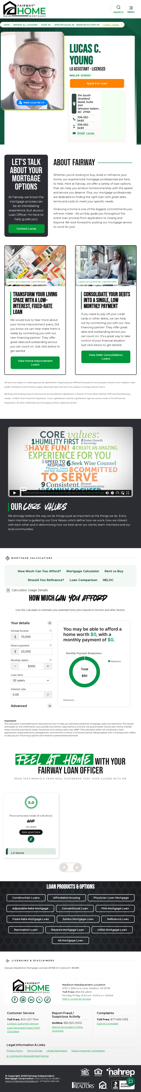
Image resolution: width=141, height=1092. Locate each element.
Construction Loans (26, 897)
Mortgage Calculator (82, 571)
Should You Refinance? (46, 580)
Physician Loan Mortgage (111, 897)
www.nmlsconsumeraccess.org (21, 1081)
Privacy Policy (15, 1050)
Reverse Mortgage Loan (67, 929)
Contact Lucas (26, 228)
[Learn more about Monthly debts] (50, 660)
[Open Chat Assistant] (130, 1081)
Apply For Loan (97, 83)
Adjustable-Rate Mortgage (30, 908)
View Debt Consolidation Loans (106, 356)
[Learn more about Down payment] (50, 646)
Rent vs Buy (114, 571)
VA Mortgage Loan (70, 940)
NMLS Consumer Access (76, 999)
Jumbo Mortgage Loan (78, 919)
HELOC (108, 580)
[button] (131, 9)
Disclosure (68, 700)
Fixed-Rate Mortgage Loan (30, 919)
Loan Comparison (83, 580)
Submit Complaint (107, 1023)
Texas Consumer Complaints (88, 1050)
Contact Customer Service (23, 1023)
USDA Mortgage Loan (112, 929)
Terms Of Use (34, 1050)
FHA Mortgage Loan (115, 908)
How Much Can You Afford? (39, 571)
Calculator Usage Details (30, 590)
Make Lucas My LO (34, 102)
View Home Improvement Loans (35, 362)
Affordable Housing (66, 897)
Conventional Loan (75, 908)
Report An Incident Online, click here (67, 1029)
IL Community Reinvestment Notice (28, 1056)
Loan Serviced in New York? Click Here (23, 1029)
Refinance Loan (118, 919)
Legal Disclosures (56, 1050)
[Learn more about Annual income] (50, 631)
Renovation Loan (26, 929)
